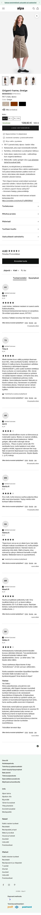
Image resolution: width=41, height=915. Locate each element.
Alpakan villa (6, 796)
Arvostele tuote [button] (20, 261)
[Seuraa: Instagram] (9, 885)
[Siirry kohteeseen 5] (33, 80)
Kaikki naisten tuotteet (10, 823)
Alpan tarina (6, 793)
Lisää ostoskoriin (20, 128)
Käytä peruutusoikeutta (11, 782)
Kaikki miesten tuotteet (10, 857)
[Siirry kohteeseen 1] (5, 80)
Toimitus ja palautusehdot (12, 766)
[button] (20, 93)
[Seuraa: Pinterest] (15, 885)
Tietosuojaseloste (9, 776)
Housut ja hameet (8, 836)
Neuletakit (6, 826)
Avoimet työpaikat (8, 809)
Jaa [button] (35, 323)
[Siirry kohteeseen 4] (26, 80)
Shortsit (5, 869)
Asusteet (5, 839)
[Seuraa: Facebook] (3, 885)
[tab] (19, 278)
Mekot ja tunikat (8, 833)
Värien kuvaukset (8, 803)
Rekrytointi (6, 773)
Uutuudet (5, 842)
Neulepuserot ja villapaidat (12, 863)
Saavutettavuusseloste (11, 779)
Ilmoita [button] (31, 323)
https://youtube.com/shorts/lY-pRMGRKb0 (17, 201)
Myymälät (5, 800)
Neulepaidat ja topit (9, 830)
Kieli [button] (15, 270)
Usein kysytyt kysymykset (12, 769)
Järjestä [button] (6, 270)
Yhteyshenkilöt (7, 806)
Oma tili (5, 760)
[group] (20, 251)
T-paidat (5, 866)
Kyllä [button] (26, 323)
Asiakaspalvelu (8, 763)
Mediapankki (7, 812)
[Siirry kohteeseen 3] (19, 80)
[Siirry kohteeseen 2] (12, 80)
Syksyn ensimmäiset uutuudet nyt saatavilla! (21, 2)
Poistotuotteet (7, 845)
